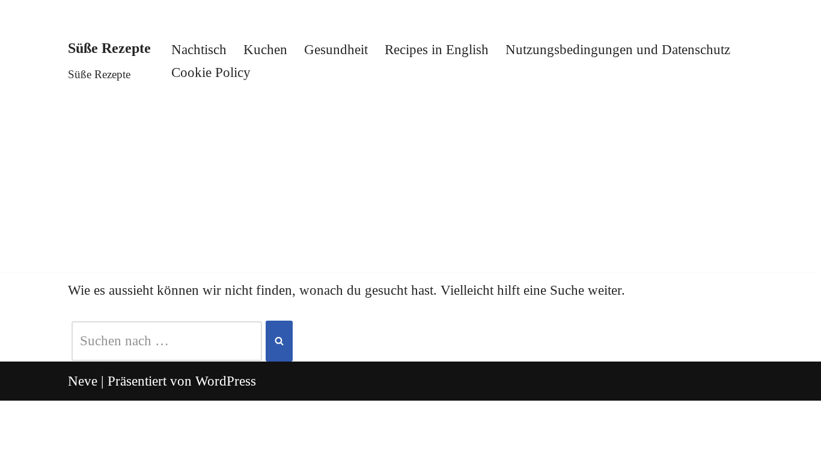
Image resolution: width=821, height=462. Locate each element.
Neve (82, 381)
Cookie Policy (211, 72)
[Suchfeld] (279, 341)
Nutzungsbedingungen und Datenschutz (617, 49)
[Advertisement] (410, 187)
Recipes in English (437, 49)
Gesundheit (336, 49)
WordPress (225, 381)
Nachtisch (199, 49)
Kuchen (265, 49)
